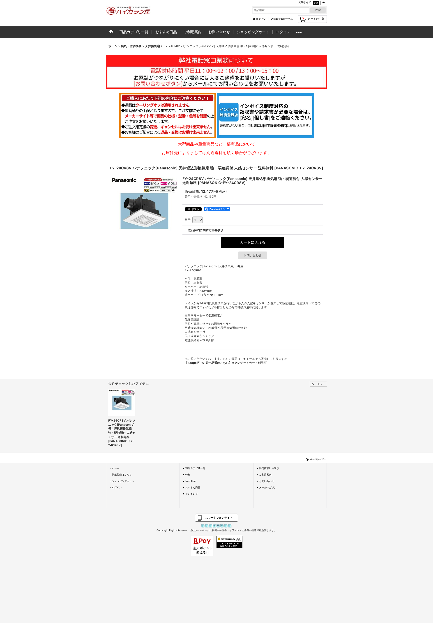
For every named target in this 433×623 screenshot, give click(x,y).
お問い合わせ (252, 255)
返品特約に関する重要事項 (205, 230)
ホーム (115, 468)
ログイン (261, 19)
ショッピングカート (123, 481)
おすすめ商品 (192, 487)
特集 (187, 474)
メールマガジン (267, 487)
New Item (190, 481)
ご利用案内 (265, 474)
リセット (320, 384)
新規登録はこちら (283, 19)
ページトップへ (318, 459)
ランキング (191, 493)
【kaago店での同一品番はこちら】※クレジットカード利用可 (226, 363)
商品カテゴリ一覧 (195, 468)
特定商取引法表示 (269, 468)
